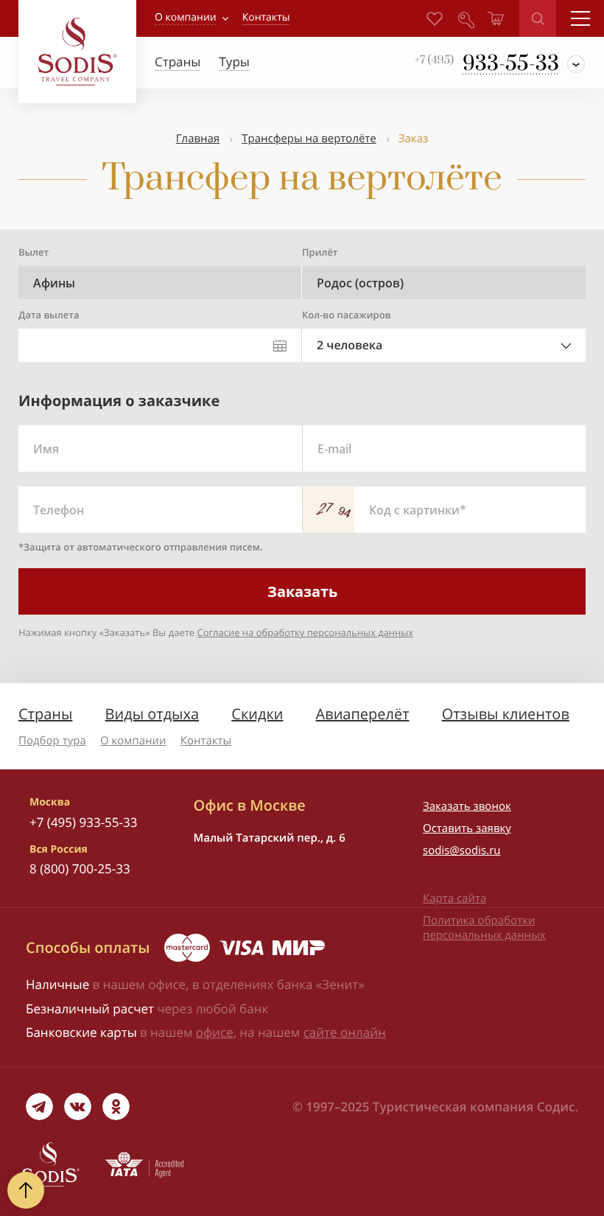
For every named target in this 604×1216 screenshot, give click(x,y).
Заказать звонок (467, 806)
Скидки (257, 714)
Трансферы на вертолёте (309, 138)
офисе (214, 1032)
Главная (198, 138)
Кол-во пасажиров (346, 314)
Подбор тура (52, 740)
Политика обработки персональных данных (484, 928)
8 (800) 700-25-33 (79, 868)
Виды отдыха (152, 714)
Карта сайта (454, 898)
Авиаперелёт (363, 714)
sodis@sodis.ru (462, 850)
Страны (45, 714)
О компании (186, 17)
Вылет (33, 252)
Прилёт (320, 252)
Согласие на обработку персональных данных (305, 632)
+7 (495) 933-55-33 (83, 822)
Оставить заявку (467, 828)
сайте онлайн (344, 1032)
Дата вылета (48, 314)
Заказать (302, 591)
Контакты (205, 740)
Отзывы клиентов (505, 714)
